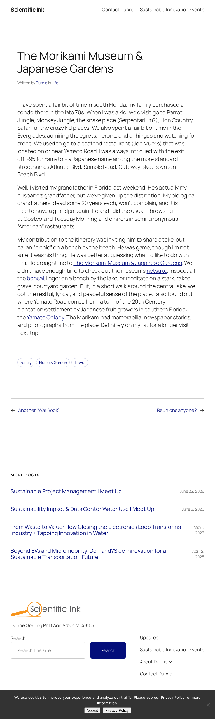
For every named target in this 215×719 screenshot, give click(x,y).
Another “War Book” (38, 410)
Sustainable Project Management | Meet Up (66, 491)
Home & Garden (53, 362)
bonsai (35, 278)
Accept (92, 710)
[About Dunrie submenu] (170, 661)
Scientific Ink (27, 9)
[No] (208, 704)
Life (55, 82)
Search (18, 638)
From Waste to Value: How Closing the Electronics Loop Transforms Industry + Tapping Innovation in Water (96, 530)
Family (25, 362)
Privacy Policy (117, 710)
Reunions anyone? (177, 410)
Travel (79, 362)
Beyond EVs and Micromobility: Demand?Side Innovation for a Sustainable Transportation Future (88, 554)
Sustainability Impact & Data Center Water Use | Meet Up (82, 509)
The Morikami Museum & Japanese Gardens (127, 263)
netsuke (157, 270)
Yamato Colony (45, 317)
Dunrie (41, 82)
